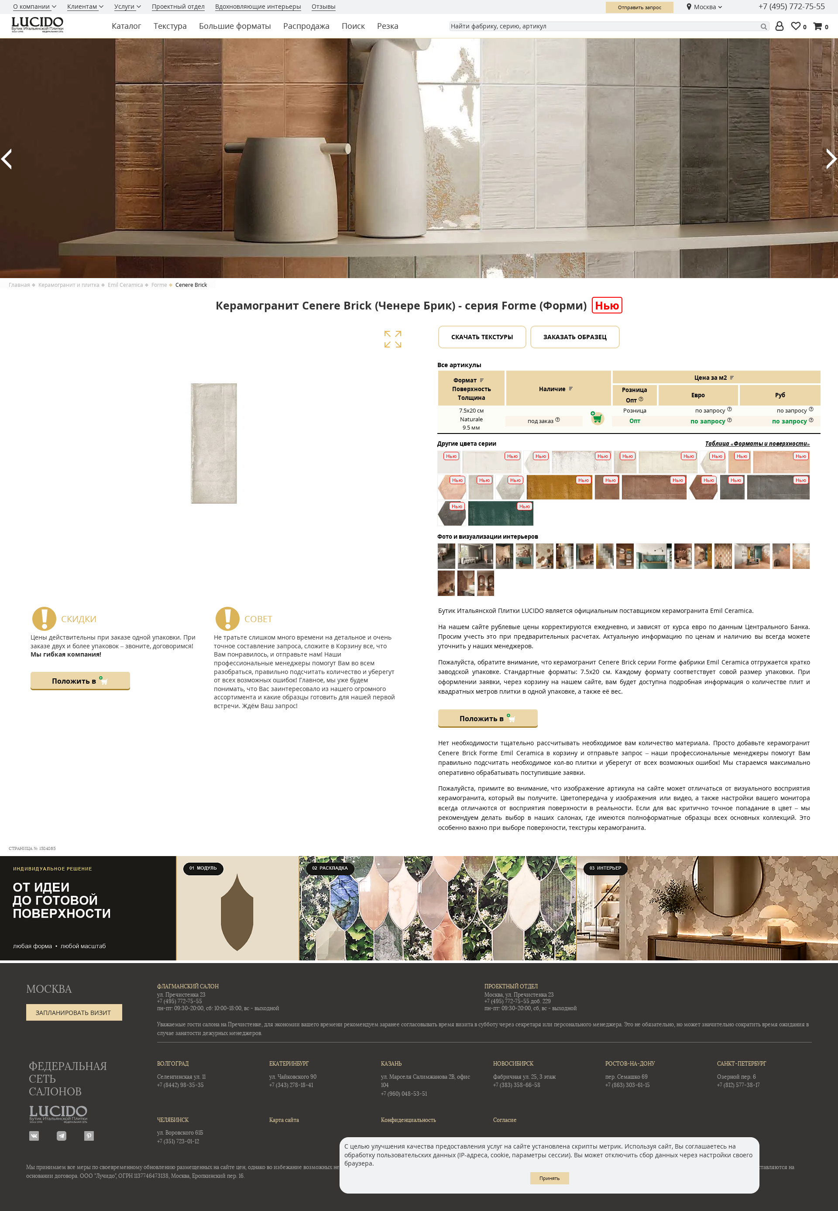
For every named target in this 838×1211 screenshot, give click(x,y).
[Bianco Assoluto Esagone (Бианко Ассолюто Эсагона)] (537, 467)
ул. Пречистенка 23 (181, 995)
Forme (159, 285)
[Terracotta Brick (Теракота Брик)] (654, 491)
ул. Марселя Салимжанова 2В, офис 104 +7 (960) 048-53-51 (425, 1079)
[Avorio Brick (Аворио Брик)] (668, 467)
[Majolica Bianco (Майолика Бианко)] (581, 467)
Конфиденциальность (408, 1120)
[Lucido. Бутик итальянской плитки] (54, 25)
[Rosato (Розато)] (739, 467)
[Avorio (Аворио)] (625, 467)
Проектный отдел (178, 6)
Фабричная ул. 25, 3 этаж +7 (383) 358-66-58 (524, 1074)
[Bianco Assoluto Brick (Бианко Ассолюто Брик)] (492, 467)
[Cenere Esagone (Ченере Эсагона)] (510, 491)
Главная (19, 285)
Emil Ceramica (125, 285)
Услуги (125, 6)
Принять (549, 1178)
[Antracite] (732, 491)
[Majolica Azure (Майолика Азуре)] (500, 517)
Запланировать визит (73, 1012)
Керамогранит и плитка (69, 285)
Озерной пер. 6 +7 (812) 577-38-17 (741, 1074)
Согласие (505, 1120)
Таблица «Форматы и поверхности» (757, 443)
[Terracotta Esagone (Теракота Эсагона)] (703, 491)
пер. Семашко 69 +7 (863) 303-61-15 (630, 1074)
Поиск (353, 26)
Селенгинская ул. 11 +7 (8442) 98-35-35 (181, 1074)
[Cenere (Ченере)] (481, 491)
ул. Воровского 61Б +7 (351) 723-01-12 (180, 1131)
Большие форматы (235, 26)
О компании (32, 6)
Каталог (126, 26)
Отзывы (324, 6)
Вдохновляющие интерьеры (258, 6)
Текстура (170, 26)
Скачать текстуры (482, 337)
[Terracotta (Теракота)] (607, 491)
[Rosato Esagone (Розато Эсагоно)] (452, 491)
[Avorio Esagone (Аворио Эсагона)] (713, 467)
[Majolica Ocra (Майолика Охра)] (559, 491)
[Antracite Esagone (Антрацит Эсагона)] (452, 517)
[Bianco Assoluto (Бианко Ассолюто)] (449, 467)
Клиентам (83, 6)
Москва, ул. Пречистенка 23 (519, 995)
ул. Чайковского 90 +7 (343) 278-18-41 (292, 1074)
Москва (705, 7)
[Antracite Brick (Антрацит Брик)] (778, 491)
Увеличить (393, 339)
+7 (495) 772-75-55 (792, 6)
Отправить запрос (639, 7)
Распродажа (306, 26)
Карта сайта (284, 1120)
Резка (387, 26)
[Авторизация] (781, 26)
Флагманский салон (188, 987)
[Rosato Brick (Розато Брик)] (781, 467)
